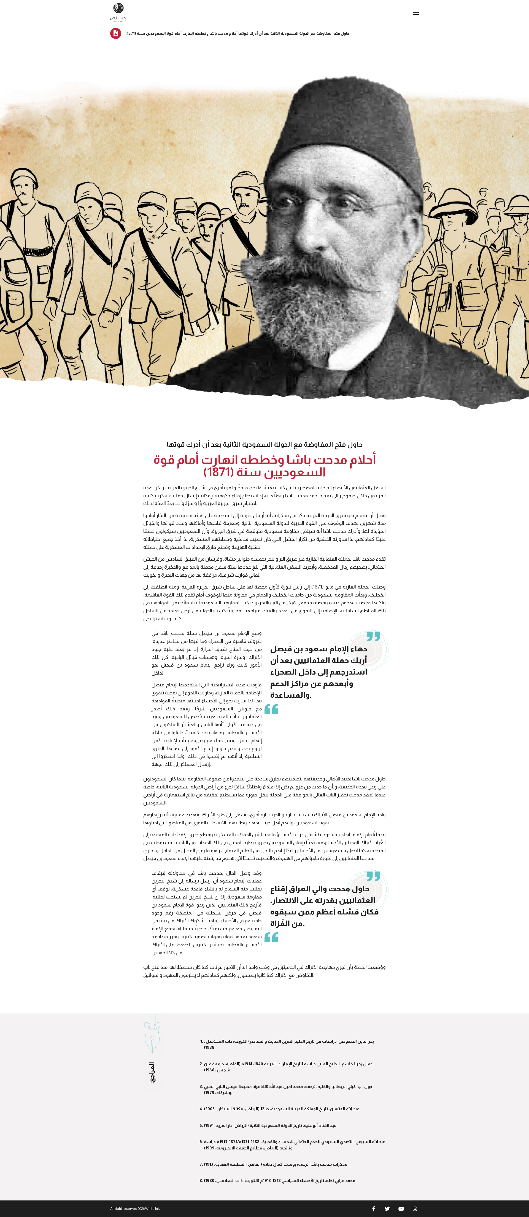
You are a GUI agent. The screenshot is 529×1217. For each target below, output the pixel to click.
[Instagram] (414, 1208)
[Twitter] (387, 1208)
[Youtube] (401, 1208)
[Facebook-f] (373, 1208)
